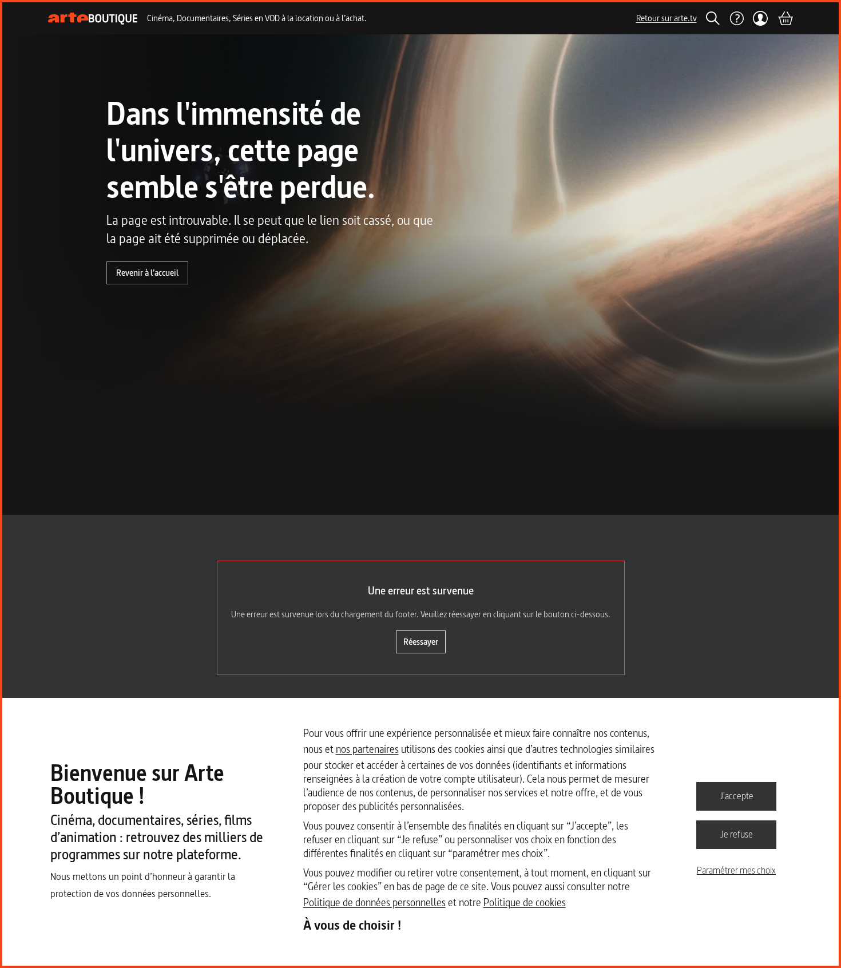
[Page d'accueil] (93, 19)
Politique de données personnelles (374, 902)
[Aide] (736, 18)
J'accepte (736, 796)
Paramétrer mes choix (736, 870)
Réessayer (420, 642)
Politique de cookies (524, 902)
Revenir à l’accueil (147, 273)
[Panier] (785, 18)
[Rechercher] (713, 18)
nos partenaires (367, 749)
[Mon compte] (760, 18)
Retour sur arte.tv (666, 18)
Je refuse (736, 834)
